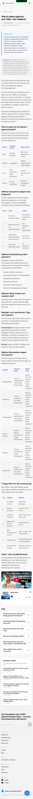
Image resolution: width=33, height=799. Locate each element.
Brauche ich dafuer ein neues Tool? (13, 630)
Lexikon (3, 750)
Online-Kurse (5, 740)
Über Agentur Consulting (8, 760)
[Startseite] (8, 3)
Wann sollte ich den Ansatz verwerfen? (12, 650)
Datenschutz (4, 767)
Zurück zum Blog (7, 11)
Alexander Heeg (8, 23)
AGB (2, 769)
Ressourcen (4, 743)
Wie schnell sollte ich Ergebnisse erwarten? (14, 622)
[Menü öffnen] (29, 3)
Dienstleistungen (6, 737)
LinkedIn (6, 780)
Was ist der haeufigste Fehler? (13, 636)
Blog (2, 753)
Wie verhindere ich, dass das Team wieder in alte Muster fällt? (14, 643)
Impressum (4, 772)
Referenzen (4, 735)
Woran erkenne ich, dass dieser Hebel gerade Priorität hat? (14, 615)
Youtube (6, 783)
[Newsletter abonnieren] (30, 725)
